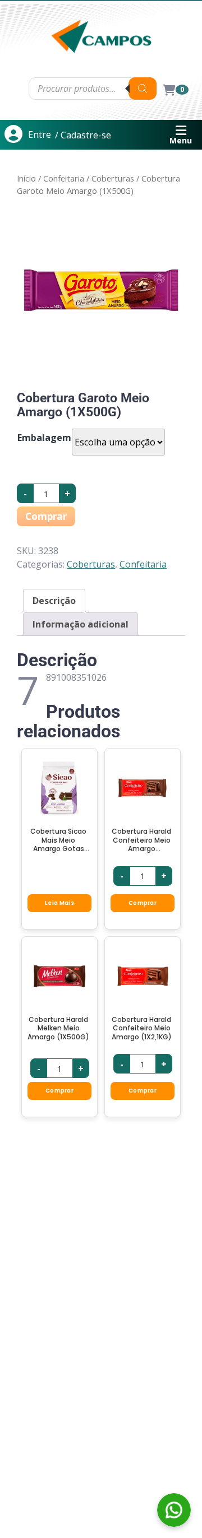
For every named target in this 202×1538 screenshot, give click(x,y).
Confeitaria (63, 178)
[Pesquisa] (142, 88)
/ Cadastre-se (83, 135)
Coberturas (112, 178)
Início (26, 178)
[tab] (54, 600)
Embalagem (44, 437)
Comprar (46, 516)
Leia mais (59, 903)
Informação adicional (80, 624)
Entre (39, 134)
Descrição (54, 600)
